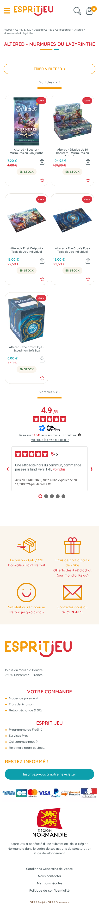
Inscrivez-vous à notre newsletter (49, 774)
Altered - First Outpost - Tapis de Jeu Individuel (26, 250)
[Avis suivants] (91, 468)
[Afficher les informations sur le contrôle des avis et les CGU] (79, 435)
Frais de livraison (21, 704)
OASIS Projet (37, 902)
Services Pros (18, 735)
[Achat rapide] (42, 162)
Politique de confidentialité (49, 890)
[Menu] (7, 11)
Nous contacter (49, 876)
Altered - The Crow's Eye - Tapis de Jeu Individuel (72, 250)
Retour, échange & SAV (25, 710)
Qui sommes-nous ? (22, 741)
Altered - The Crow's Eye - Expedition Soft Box (26, 348)
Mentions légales (49, 883)
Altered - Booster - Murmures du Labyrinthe (26, 151)
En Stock (26, 171)
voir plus (59, 469)
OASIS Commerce (58, 902)
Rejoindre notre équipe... (26, 747)
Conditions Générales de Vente (49, 869)
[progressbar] (49, 88)
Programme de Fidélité (25, 729)
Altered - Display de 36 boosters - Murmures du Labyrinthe (72, 152)
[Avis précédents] (7, 468)
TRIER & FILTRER (48, 68)
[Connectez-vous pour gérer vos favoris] (42, 180)
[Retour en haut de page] (89, 893)
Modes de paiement (23, 698)
